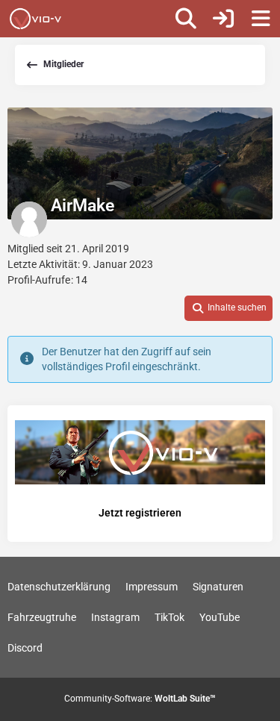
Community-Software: (140, 698)
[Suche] (186, 19)
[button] (228, 308)
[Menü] (261, 19)
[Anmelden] (223, 18)
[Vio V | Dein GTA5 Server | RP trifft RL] (35, 19)
